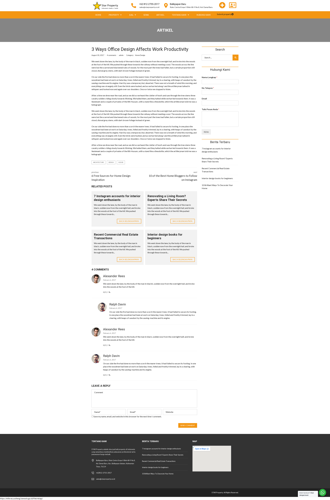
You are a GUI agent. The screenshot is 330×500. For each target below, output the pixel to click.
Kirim (206, 132)
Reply (105, 292)
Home (98, 15)
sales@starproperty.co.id (149, 7)
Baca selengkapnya (129, 221)
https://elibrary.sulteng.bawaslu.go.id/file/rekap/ (21, 498)
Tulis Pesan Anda (210, 109)
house (120, 162)
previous (111, 176)
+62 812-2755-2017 (149, 4)
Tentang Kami (179, 15)
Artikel (160, 15)
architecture (98, 162)
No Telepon (208, 88)
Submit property (224, 14)
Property (114, 15)
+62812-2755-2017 (104, 473)
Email (204, 98)
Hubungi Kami (203, 15)
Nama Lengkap (209, 77)
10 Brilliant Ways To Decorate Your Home (217, 186)
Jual (131, 15)
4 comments (111, 55)
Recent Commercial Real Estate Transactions (215, 170)
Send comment (187, 425)
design (111, 162)
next (173, 176)
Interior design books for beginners (217, 178)
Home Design (140, 55)
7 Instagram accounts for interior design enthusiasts (117, 198)
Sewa (146, 15)
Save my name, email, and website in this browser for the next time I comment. (128, 416)
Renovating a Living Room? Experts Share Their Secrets (167, 198)
